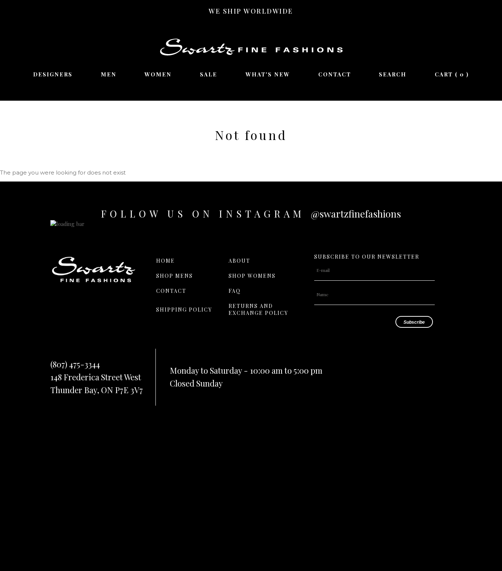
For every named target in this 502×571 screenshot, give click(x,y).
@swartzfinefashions (356, 213)
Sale (208, 74)
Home (165, 260)
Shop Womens (252, 275)
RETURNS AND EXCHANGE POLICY (258, 309)
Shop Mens (174, 275)
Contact (334, 74)
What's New (267, 74)
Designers (52, 74)
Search (392, 74)
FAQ (235, 290)
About (239, 260)
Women (158, 74)
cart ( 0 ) (452, 74)
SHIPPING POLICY (184, 309)
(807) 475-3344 (75, 364)
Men (108, 74)
